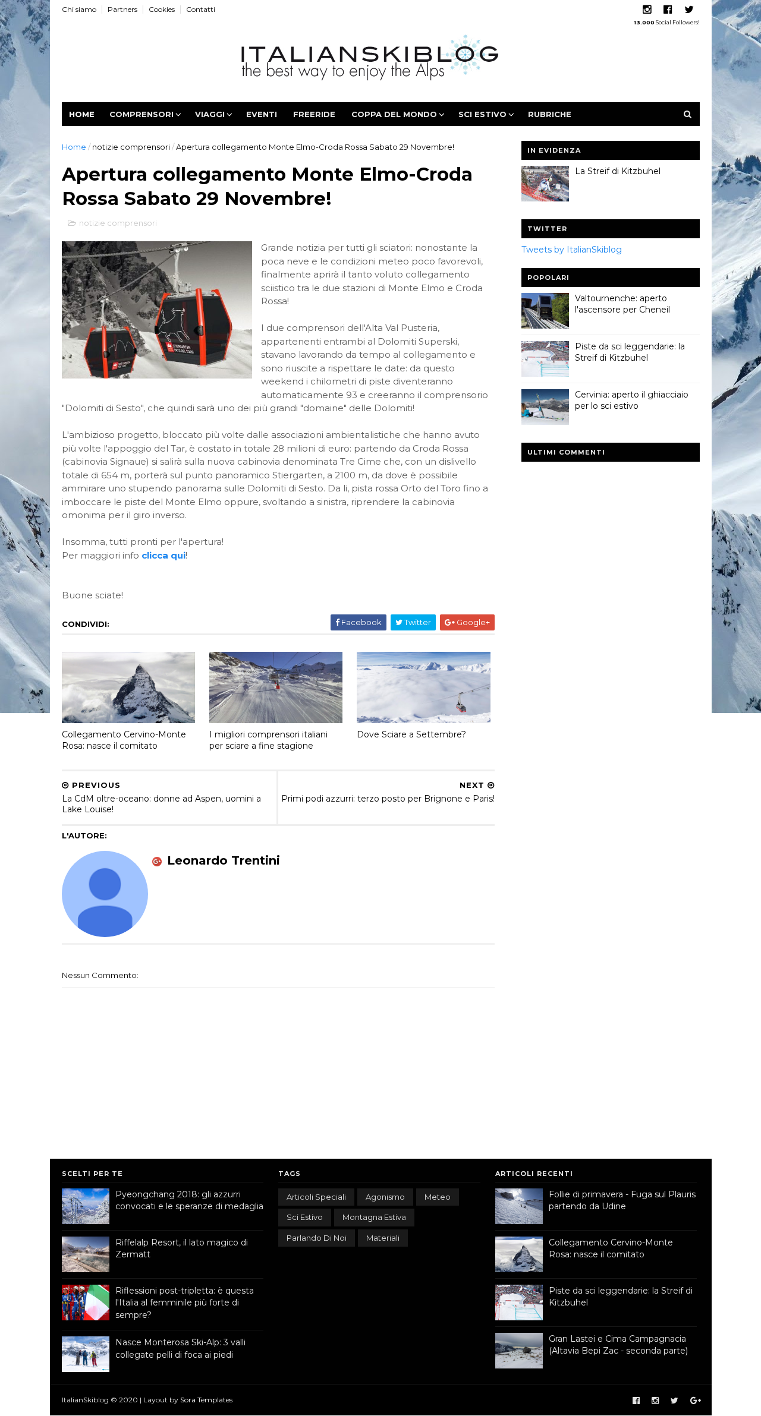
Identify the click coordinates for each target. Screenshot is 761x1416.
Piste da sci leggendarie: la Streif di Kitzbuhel (630, 352)
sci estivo (305, 1217)
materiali (383, 1237)
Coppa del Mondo (394, 114)
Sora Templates (206, 1399)
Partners (122, 9)
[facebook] (667, 9)
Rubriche (549, 114)
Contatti (200, 9)
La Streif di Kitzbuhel (618, 171)
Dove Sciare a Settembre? (411, 734)
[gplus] (695, 1401)
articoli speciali (316, 1196)
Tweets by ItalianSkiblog (571, 249)
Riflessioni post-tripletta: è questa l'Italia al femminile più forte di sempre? (184, 1302)
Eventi (261, 114)
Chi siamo (79, 9)
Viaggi (210, 114)
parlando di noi (317, 1237)
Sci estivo (482, 114)
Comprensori (141, 114)
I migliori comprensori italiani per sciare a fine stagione (268, 740)
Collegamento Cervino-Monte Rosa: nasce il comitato (124, 740)
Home (82, 114)
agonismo (385, 1196)
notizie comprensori (131, 147)
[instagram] (647, 9)
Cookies (162, 9)
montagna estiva (374, 1217)
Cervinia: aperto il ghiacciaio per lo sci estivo (631, 400)
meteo (437, 1196)
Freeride (314, 114)
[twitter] (689, 9)
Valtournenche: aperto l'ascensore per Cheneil (622, 304)
